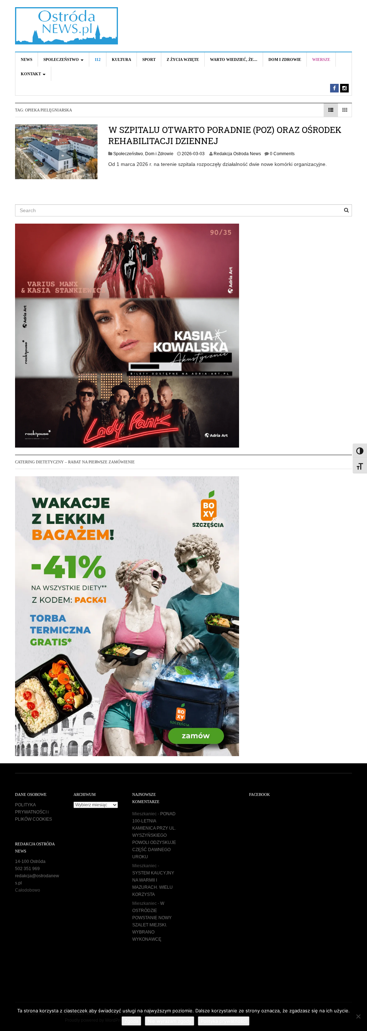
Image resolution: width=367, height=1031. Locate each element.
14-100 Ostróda (30, 861)
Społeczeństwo (61, 59)
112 (98, 59)
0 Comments (282, 153)
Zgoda (131, 1021)
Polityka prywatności (224, 1021)
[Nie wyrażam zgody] (358, 1016)
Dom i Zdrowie (284, 59)
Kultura (121, 59)
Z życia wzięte (183, 59)
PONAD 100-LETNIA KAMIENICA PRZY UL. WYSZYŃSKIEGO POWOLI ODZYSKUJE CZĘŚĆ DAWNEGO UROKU (154, 835)
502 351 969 (27, 868)
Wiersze (321, 59)
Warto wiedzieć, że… (233, 59)
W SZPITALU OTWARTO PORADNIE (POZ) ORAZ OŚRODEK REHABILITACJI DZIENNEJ (225, 135)
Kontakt (31, 74)
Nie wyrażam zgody (169, 1021)
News (26, 59)
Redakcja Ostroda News (237, 153)
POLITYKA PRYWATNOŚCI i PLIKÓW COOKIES (33, 812)
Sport (149, 59)
